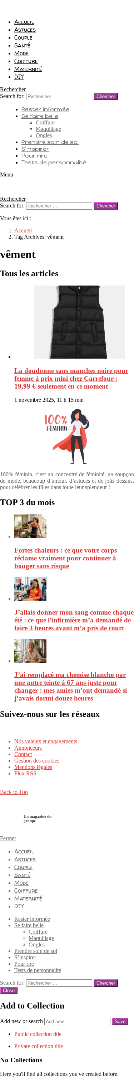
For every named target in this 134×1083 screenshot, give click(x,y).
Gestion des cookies (36, 761)
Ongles (44, 135)
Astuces (25, 30)
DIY (19, 77)
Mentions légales (33, 767)
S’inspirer (35, 148)
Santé (22, 45)
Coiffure (26, 61)
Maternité (28, 69)
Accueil (24, 22)
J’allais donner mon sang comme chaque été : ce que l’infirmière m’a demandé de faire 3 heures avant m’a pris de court (74, 620)
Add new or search (22, 1021)
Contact (23, 754)
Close (9, 990)
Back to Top (14, 792)
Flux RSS (25, 773)
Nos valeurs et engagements (45, 741)
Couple (23, 37)
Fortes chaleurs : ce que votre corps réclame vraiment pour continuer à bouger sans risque (65, 558)
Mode (21, 53)
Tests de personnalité (53, 162)
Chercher (105, 96)
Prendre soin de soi (50, 142)
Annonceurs (28, 748)
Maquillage (48, 129)
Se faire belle (39, 116)
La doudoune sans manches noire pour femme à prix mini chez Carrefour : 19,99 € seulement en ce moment (71, 378)
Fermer (8, 838)
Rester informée (45, 109)
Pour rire (34, 155)
